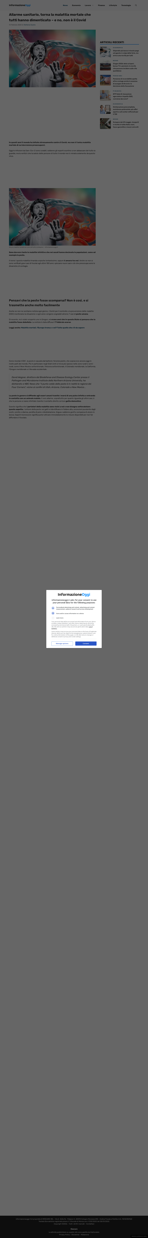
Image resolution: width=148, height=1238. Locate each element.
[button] (74, 617)
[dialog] (74, 619)
